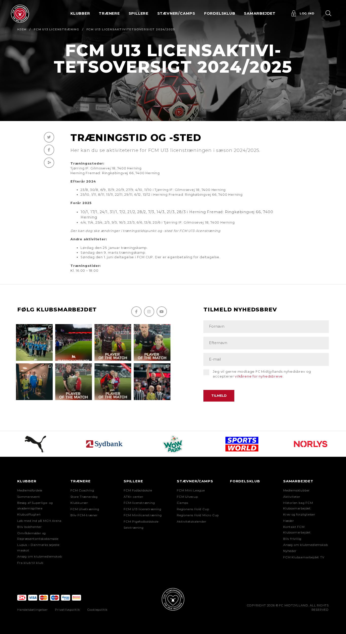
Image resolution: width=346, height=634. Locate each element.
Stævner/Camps (176, 13)
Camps (182, 503)
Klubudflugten (29, 514)
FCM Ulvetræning (84, 509)
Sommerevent (28, 497)
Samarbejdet (298, 481)
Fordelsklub (219, 13)
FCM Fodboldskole (138, 490)
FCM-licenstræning (139, 503)
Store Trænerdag (84, 497)
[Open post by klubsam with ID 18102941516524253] (112, 381)
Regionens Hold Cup (193, 509)
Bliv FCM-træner (84, 515)
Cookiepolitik (97, 609)
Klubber (26, 481)
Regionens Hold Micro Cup (198, 515)
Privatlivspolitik (67, 609)
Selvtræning (134, 527)
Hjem (22, 29)
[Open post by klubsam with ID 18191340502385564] (152, 342)
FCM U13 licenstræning (56, 29)
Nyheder (290, 551)
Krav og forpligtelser (299, 514)
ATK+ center (133, 497)
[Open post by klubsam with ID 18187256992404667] (34, 342)
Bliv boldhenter (29, 527)
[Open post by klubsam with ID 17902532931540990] (34, 381)
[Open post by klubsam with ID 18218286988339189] (73, 342)
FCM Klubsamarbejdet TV (303, 557)
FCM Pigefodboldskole (141, 521)
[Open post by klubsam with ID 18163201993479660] (112, 342)
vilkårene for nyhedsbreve (259, 376)
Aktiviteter (291, 497)
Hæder (288, 521)
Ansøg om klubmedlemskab (39, 556)
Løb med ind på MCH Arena (39, 521)
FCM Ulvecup (187, 497)
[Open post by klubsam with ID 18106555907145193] (73, 381)
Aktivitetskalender (191, 521)
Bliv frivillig (292, 539)
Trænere (80, 481)
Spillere (133, 481)
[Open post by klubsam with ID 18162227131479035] (152, 381)
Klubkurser (79, 503)
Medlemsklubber (296, 490)
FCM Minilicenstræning (143, 515)
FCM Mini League (191, 490)
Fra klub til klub (30, 563)
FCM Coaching (82, 490)
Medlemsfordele (29, 490)
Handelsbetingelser (32, 609)
